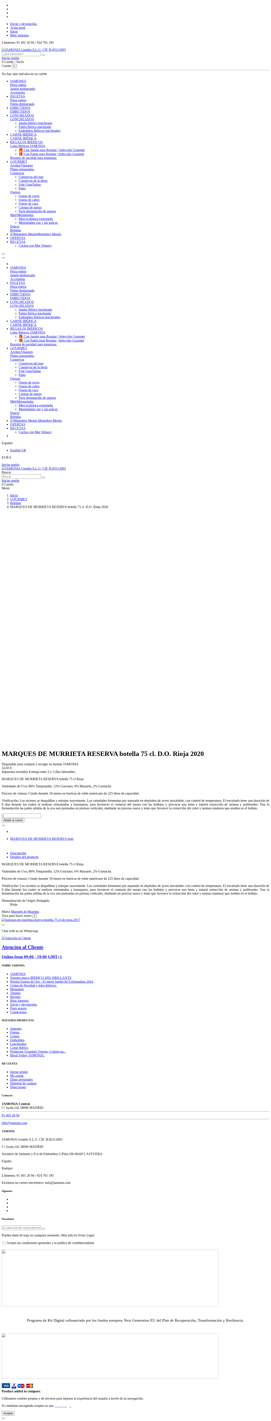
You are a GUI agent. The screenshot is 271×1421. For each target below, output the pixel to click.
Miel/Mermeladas (21, 215)
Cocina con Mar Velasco (35, 245)
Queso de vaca (28, 203)
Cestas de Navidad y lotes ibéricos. (33, 985)
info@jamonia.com (14, 1123)
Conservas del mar (31, 177)
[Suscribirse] (43, 1228)
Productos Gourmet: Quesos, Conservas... (38, 1051)
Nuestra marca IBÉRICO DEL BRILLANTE (41, 978)
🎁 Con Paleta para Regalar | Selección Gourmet (51, 154)
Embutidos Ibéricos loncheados (39, 130)
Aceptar (8, 1413)
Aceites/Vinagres (21, 165)
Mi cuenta (17, 1075)
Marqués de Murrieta (25, 911)
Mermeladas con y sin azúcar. (38, 222)
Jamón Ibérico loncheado (35, 123)
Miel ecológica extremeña (36, 219)
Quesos (15, 192)
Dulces (14, 226)
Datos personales (21, 1079)
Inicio (14, 31)
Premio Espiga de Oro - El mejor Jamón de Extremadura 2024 (51, 981)
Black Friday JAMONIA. (27, 1055)
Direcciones (18, 1087)
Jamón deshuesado (22, 88)
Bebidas (15, 230)
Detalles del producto (24, 857)
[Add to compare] (3, 825)
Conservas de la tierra (33, 180)
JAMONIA (18, 974)
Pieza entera (18, 85)
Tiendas (15, 993)
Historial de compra (23, 1083)
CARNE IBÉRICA (23, 138)
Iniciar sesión (10, 464)
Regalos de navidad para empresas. (33, 158)
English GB (18, 450)
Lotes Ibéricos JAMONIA (27, 146)
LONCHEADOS (22, 119)
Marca (6, 911)
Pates (22, 188)
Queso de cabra (29, 200)
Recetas (15, 997)
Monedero (17, 989)
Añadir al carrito (13, 820)
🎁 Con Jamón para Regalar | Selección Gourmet (52, 150)
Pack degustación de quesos (37, 211)
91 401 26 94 (10, 1115)
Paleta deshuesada (22, 104)
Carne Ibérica (19, 1047)
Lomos (14, 1036)
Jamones (16, 1028)
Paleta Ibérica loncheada (35, 127)
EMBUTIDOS (20, 111)
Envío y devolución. (23, 24)
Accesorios (17, 92)
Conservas (17, 173)
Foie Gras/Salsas (30, 184)
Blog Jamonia (19, 35)
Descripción (18, 853)
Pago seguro (18, 1008)
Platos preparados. (22, 169)
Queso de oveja (29, 196)
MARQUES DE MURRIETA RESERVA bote (41, 839)
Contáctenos (18, 1012)
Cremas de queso (30, 207)
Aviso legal (17, 27)
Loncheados (18, 1044)
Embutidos (17, 1040)
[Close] (3, 257)
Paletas (14, 1032)
